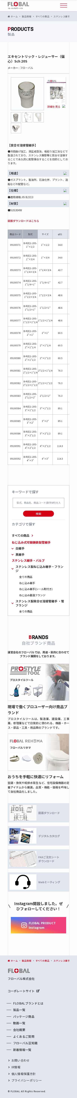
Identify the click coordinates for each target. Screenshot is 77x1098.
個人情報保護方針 (23, 1074)
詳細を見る (53, 106)
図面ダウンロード (49, 813)
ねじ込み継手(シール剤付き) (36, 589)
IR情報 (15, 1067)
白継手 (20, 548)
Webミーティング (49, 882)
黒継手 (20, 554)
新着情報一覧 (22, 1049)
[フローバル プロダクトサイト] (18, 5)
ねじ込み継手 (27, 583)
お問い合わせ (20, 1060)
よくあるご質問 (23, 1036)
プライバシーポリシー (26, 1080)
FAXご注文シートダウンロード (48, 859)
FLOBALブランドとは (28, 1003)
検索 (38, 514)
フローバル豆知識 (25, 1043)
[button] (63, 5)
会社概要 (19, 1029)
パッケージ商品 (23, 1016)
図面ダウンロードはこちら (23, 221)
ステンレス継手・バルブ (28, 560)
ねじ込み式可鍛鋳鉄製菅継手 (31, 542)
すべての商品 (20, 535)
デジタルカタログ (49, 836)
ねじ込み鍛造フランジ (32, 595)
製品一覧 (19, 1009)
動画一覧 (19, 1023)
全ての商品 (25, 577)
